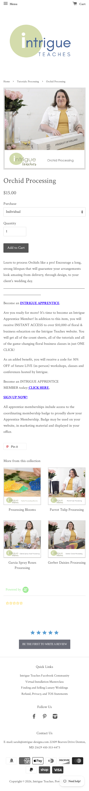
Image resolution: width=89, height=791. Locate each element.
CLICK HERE (39, 387)
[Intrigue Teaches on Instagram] (55, 717)
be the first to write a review (44, 644)
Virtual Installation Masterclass (44, 682)
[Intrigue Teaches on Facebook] (34, 717)
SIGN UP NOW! (15, 397)
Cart (82, 4)
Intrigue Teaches (43, 781)
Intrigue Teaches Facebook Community (44, 676)
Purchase (9, 203)
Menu (13, 4)
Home (6, 81)
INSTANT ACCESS (29, 325)
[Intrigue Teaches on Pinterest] (44, 717)
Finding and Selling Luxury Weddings (44, 688)
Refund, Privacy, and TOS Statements (44, 694)
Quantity (9, 223)
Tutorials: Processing (28, 81)
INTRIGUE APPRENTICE (39, 303)
